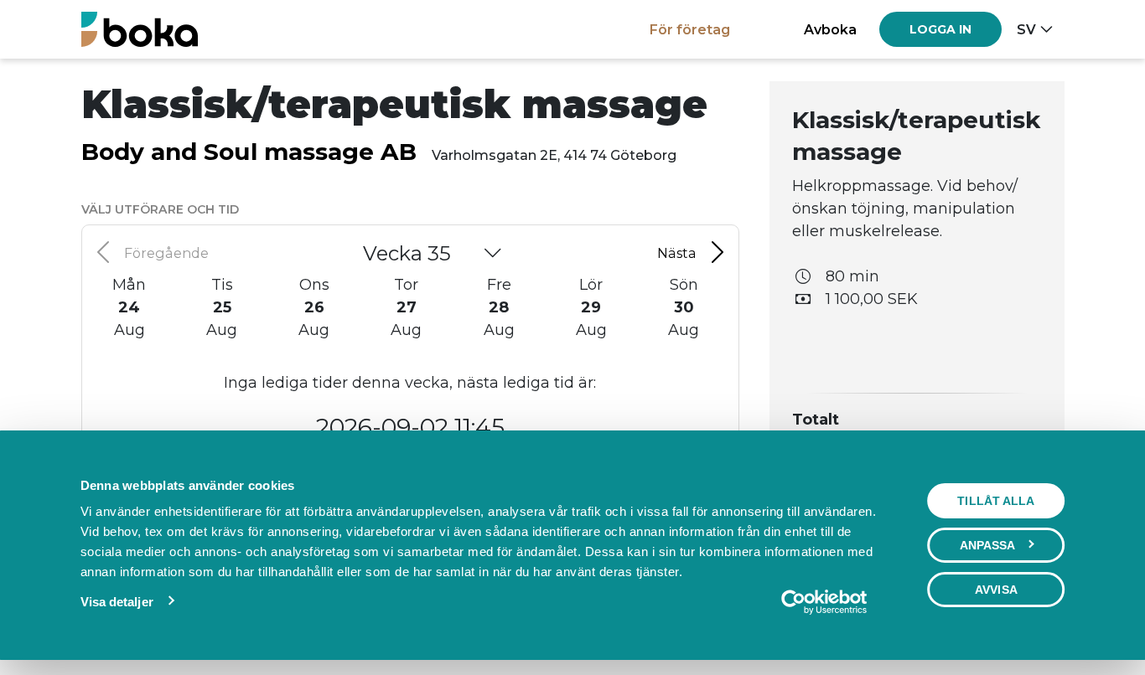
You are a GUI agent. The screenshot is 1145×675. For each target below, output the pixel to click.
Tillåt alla (995, 501)
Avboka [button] (830, 29)
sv (1026, 29)
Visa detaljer (116, 602)
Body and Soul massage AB (249, 151)
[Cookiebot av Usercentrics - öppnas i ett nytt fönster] (823, 602)
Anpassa (988, 545)
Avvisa (996, 589)
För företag (690, 29)
